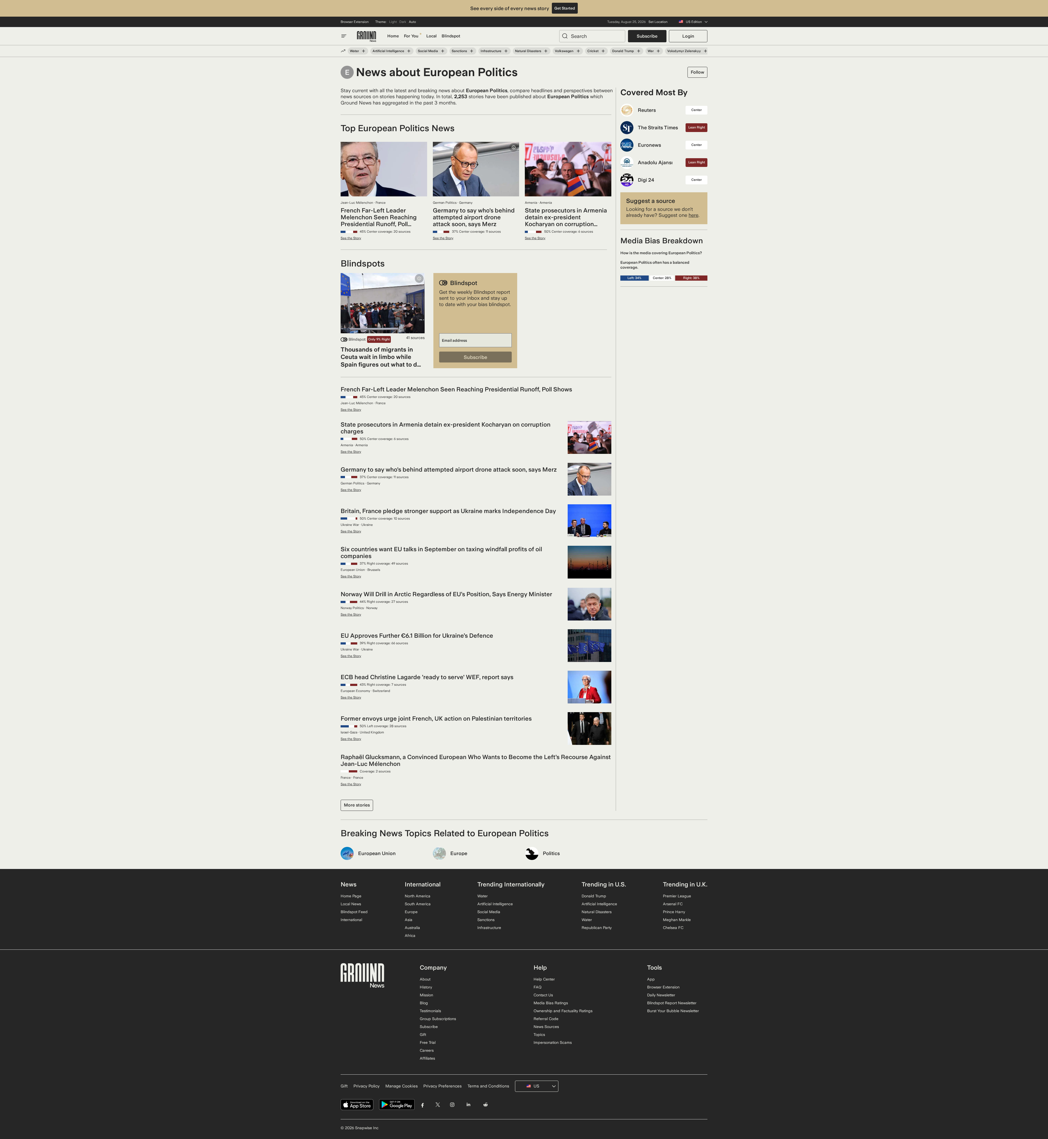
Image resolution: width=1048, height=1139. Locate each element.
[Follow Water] (363, 51)
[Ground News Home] (366, 36)
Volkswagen (564, 51)
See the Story (351, 238)
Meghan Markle (677, 920)
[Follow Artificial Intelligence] (408, 51)
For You (411, 36)
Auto (412, 22)
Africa (410, 935)
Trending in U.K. (685, 884)
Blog (424, 1003)
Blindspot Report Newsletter (671, 1003)
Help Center (544, 979)
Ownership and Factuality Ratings (563, 1011)
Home (393, 36)
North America (417, 896)
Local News (351, 904)
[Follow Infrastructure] (506, 51)
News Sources (546, 1026)
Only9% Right (379, 339)
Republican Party (597, 927)
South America (418, 904)
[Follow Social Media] (442, 51)
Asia (408, 920)
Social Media (428, 51)
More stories (357, 805)
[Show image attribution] (513, 147)
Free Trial (428, 1042)
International (351, 920)
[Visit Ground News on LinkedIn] (468, 1104)
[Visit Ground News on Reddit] (485, 1104)
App (651, 979)
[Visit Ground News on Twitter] (438, 1105)
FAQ (537, 987)
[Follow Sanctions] (471, 51)
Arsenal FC (673, 904)
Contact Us (543, 995)
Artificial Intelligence (388, 51)
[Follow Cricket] (603, 51)
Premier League (677, 896)
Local (431, 36)
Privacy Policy (366, 1086)
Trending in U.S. (604, 884)
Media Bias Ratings (551, 1003)
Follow (697, 72)
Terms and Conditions (488, 1086)
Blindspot (451, 36)
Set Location (658, 22)
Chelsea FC (673, 927)
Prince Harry (674, 912)
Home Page (351, 896)
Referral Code (546, 1019)
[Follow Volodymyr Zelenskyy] (705, 51)
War (651, 51)
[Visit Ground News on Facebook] (423, 1105)
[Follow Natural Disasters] (545, 51)
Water (354, 51)
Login (688, 36)
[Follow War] (658, 51)
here (693, 215)
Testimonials (430, 1011)
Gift (423, 1034)
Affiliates (427, 1058)
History (426, 987)
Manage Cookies (401, 1086)
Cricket (593, 51)
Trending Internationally (510, 884)
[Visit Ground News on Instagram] (452, 1104)
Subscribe (647, 36)
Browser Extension (355, 22)
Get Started (564, 8)
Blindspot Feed (354, 912)
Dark (402, 22)
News (348, 884)
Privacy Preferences (442, 1086)
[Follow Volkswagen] (578, 51)
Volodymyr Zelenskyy (684, 51)
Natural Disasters (528, 51)
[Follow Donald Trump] (638, 51)
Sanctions (459, 51)
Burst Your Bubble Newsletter (673, 1011)
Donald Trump (623, 51)
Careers (427, 1050)
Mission (426, 995)
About (425, 979)
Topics (539, 1034)
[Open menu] (344, 36)
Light (393, 22)
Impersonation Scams (553, 1042)
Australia (412, 927)
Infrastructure (491, 51)
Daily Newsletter (661, 995)
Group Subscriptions (438, 1019)
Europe (411, 912)
